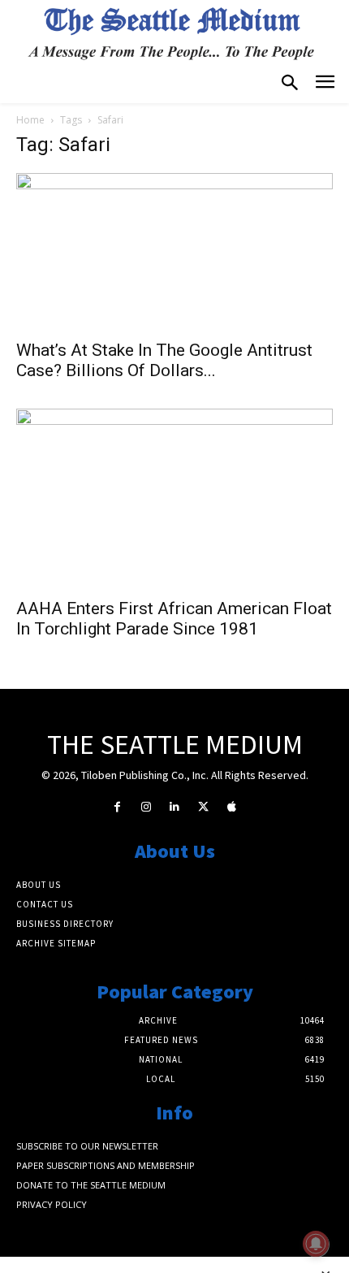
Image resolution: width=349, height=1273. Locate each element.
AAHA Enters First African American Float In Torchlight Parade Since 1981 (174, 619)
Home (30, 120)
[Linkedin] (174, 807)
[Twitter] (203, 807)
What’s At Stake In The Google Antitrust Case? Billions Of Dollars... (164, 360)
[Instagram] (146, 807)
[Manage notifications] (316, 1244)
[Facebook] (117, 807)
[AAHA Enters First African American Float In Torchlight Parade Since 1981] (174, 498)
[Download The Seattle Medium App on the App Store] (232, 807)
